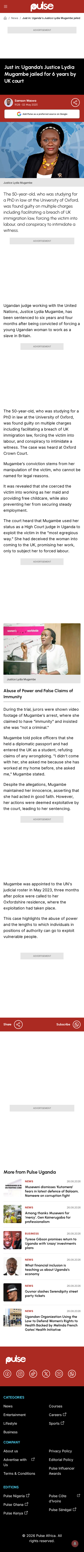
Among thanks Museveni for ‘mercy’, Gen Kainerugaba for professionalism (48, 1217)
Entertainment (14, 1415)
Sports (54, 1423)
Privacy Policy (60, 1451)
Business (32, 1233)
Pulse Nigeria (14, 1496)
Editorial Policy (61, 1459)
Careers (55, 1415)
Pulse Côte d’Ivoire (57, 1498)
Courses (55, 1406)
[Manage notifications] (75, 1543)
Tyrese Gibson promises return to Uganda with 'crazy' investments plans (50, 1243)
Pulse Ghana (13, 1504)
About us (10, 1451)
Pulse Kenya (13, 1513)
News (14, 18)
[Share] (75, 102)
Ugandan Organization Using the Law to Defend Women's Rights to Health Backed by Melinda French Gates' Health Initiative (51, 1323)
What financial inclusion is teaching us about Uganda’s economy (47, 1269)
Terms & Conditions (19, 1473)
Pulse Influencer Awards (62, 1471)
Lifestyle (10, 1423)
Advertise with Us (14, 1462)
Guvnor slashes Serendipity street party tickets (51, 1293)
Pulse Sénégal (60, 1510)
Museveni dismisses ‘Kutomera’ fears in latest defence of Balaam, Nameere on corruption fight (52, 1191)
